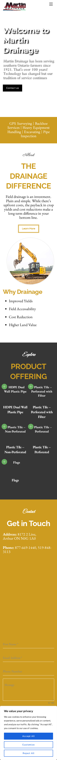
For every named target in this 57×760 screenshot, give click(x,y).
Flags (15, 480)
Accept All (28, 736)
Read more (4, 386)
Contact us (12, 87)
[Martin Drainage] (15, 9)
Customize (28, 744)
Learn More (28, 228)
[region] (28, 733)
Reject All (28, 753)
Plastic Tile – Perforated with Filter (42, 412)
